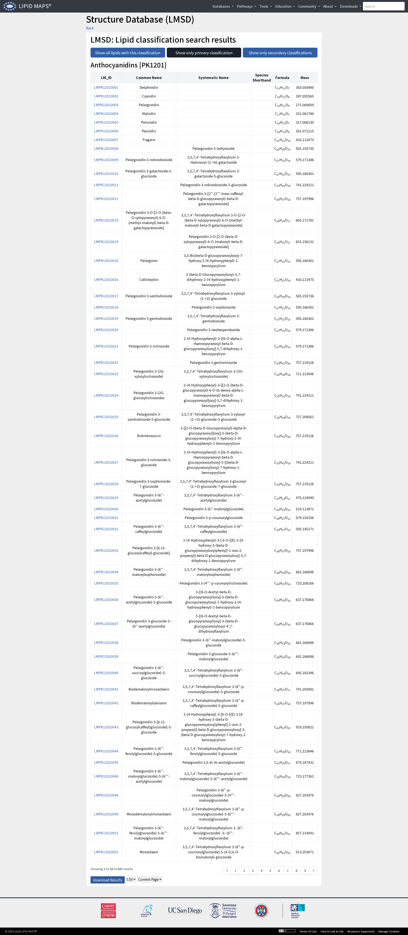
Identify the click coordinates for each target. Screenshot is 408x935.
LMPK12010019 (106, 318)
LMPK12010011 (106, 184)
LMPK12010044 (106, 750)
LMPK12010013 (106, 220)
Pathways (245, 6)
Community (307, 6)
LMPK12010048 (106, 795)
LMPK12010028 (106, 483)
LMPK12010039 (106, 656)
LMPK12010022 (106, 362)
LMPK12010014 (106, 241)
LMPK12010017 (106, 295)
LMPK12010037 (106, 623)
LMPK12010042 (106, 702)
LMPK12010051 (106, 832)
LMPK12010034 (106, 571)
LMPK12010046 (106, 776)
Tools (264, 6)
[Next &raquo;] (313, 870)
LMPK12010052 (106, 851)
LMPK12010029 (106, 497)
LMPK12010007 (106, 139)
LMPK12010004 (106, 113)
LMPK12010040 (106, 672)
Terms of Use (308, 931)
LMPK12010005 (106, 122)
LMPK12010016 (106, 279)
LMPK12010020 (106, 329)
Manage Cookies (389, 931)
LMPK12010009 (106, 159)
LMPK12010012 (106, 198)
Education (283, 6)
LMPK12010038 (106, 642)
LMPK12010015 (106, 260)
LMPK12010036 (106, 599)
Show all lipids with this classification (130, 51)
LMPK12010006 (106, 130)
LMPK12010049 (106, 813)
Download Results (107, 879)
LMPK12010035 (106, 583)
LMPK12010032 (106, 528)
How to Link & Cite (332, 931)
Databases (221, 6)
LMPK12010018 (106, 307)
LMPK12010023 (106, 373)
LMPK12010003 (106, 104)
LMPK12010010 (106, 173)
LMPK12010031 (106, 517)
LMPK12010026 (106, 435)
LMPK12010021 (106, 346)
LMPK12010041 (106, 689)
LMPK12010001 (106, 87)
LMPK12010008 (106, 148)
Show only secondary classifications (283, 51)
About (328, 6)
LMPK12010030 (106, 508)
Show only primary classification (208, 51)
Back (90, 27)
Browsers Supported (361, 931)
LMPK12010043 (106, 726)
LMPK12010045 (106, 762)
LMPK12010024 (106, 395)
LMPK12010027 (106, 462)
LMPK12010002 (106, 96)
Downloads (349, 6)
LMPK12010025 (106, 416)
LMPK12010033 (106, 550)
